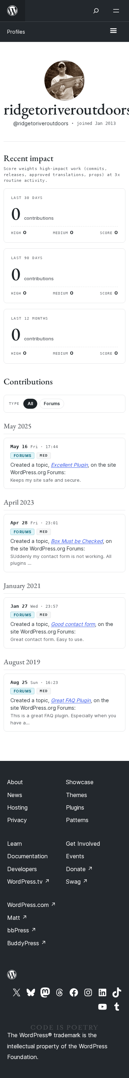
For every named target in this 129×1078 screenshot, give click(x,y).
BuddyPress (26, 943)
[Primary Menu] (113, 31)
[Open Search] (96, 10)
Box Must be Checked (77, 541)
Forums (52, 403)
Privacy (17, 820)
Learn (14, 843)
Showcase (80, 782)
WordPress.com (31, 904)
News (14, 794)
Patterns (77, 820)
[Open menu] (117, 10)
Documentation (27, 856)
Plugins (75, 807)
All (30, 403)
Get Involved (83, 843)
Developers (22, 869)
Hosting (17, 807)
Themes (76, 794)
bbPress (21, 930)
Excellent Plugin (69, 465)
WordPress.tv (28, 881)
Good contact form (73, 624)
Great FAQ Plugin (71, 700)
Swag (77, 881)
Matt (17, 917)
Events (75, 856)
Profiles (16, 32)
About (15, 782)
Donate (79, 869)
